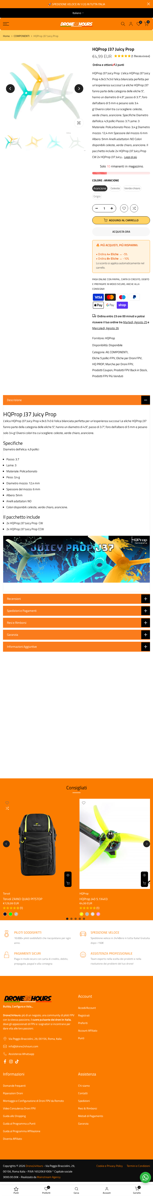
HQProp (110, 338)
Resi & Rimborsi (87, 1108)
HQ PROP (98, 364)
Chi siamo (84, 1086)
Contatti (83, 1093)
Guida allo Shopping (14, 1116)
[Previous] (10, 88)
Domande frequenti (14, 1086)
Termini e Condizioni (138, 1166)
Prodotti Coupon (102, 370)
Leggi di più (130, 157)
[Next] (79, 88)
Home (6, 36)
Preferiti (83, 1023)
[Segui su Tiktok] (17, 1062)
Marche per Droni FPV (119, 364)
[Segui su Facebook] (5, 1062)
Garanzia (83, 1124)
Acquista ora (121, 231)
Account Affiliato (87, 1031)
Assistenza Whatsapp (21, 1054)
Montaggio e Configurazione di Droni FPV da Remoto (33, 1101)
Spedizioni (84, 1101)
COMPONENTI (21, 36)
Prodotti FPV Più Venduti (107, 376)
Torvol (6, 894)
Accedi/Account (87, 1008)
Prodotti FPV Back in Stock (130, 370)
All (107, 352)
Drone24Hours (34, 1166)
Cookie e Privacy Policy (109, 1166)
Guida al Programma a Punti (19, 1124)
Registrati (84, 1015)
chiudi (4, 3)
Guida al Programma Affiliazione (21, 1131)
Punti (81, 1038)
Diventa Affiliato (12, 1139)
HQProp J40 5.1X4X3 (93, 899)
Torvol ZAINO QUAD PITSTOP (22, 899)
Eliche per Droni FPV (129, 358)
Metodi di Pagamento (90, 1116)
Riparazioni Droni (13, 1093)
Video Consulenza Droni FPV (19, 1108)
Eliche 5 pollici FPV (103, 358)
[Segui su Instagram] (11, 1062)
